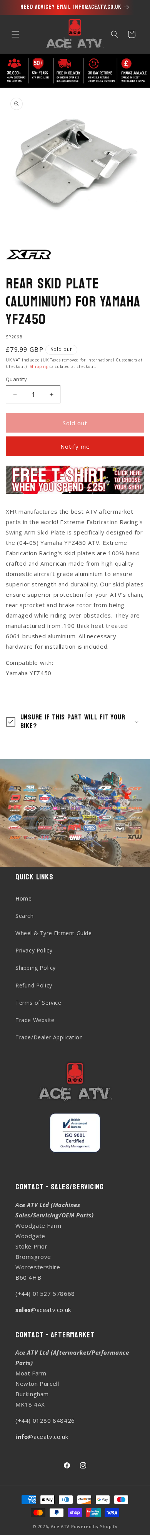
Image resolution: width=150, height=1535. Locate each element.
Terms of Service (38, 1002)
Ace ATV (60, 1526)
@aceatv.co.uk (43, 1310)
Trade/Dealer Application (49, 1037)
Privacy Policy (33, 950)
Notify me (75, 446)
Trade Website (35, 1020)
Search (24, 915)
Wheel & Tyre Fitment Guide (53, 933)
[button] (15, 34)
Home (23, 898)
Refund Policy (33, 985)
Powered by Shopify (94, 1526)
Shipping (39, 366)
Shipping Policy (35, 967)
